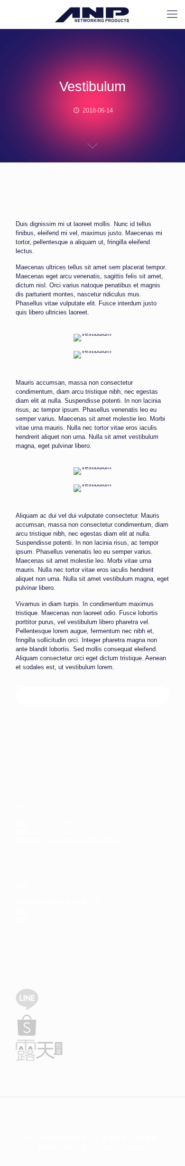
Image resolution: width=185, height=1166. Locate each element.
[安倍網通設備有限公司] (92, 14)
